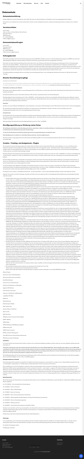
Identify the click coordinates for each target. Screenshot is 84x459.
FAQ (42, 3)
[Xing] (36, 447)
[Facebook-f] (30, 447)
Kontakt (47, 3)
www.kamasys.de (41, 60)
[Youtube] (38, 447)
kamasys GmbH (46, 451)
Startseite (18, 3)
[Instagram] (32, 447)
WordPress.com (12, 293)
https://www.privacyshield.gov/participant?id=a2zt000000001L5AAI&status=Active (26, 185)
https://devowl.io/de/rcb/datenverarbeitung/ (60, 85)
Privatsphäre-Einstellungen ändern (11, 425)
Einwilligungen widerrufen (9, 427)
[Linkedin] (34, 447)
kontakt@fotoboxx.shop (35, 445)
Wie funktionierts (28, 3)
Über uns (36, 3)
